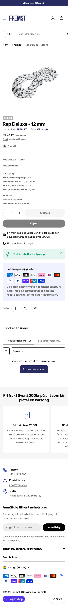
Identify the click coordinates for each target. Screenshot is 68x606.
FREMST (22, 129)
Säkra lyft (42, 129)
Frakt (5, 139)
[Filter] (6, 351)
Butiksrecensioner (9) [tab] (49, 340)
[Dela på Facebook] (15, 308)
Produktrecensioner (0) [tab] (18, 340)
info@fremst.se (18, 484)
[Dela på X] (25, 308)
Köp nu (34, 223)
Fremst (16, 44)
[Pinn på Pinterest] (35, 308)
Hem (5, 44)
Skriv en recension (34, 369)
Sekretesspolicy (11, 540)
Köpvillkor (55, 536)
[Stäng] (61, 253)
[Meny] (5, 18)
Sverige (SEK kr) (16, 567)
